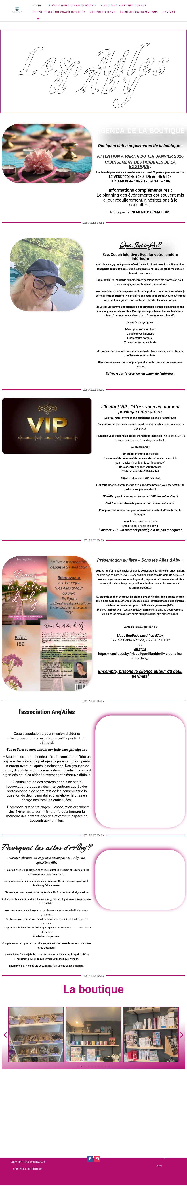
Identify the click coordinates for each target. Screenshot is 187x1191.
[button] (5, 1035)
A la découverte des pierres (123, 5)
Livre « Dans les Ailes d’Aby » (72, 5)
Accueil (39, 5)
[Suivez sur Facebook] (90, 1159)
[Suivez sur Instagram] (97, 1159)
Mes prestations (102, 12)
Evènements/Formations (139, 12)
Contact (169, 12)
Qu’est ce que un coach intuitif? (59, 12)
